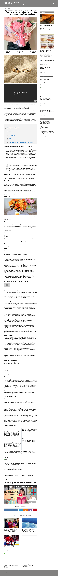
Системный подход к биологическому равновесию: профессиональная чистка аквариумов (47, 132)
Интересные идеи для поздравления (13, 132)
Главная (24, 1)
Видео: (8, 141)
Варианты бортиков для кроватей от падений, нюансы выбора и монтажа (47, 110)
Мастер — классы (38, 1)
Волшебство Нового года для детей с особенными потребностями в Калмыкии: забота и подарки (11, 530)
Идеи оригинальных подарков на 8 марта (14, 127)
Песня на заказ (11, 134)
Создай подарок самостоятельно (12, 128)
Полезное (24, 4)
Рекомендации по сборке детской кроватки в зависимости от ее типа (46, 98)
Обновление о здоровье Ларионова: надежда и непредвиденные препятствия (11, 547)
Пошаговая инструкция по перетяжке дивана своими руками (46, 27)
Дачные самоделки (30, 1)
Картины (10, 131)
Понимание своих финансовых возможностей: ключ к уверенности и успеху (11, 565)
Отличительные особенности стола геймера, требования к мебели (45, 66)
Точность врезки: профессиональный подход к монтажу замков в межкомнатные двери (46, 126)
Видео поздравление (12, 135)
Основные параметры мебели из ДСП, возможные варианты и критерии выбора (46, 52)
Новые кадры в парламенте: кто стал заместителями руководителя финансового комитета (28, 565)
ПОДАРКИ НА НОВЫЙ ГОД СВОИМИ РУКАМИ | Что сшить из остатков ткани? (21, 142)
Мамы (10, 138)
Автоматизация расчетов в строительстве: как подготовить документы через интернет (45, 122)
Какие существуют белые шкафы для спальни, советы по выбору (46, 79)
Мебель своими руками (46, 1)
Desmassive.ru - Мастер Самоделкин (11, 2)
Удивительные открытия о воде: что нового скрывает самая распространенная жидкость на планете (29, 530)
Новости (29, 4)
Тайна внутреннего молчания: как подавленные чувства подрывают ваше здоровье (29, 547)
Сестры (10, 139)
